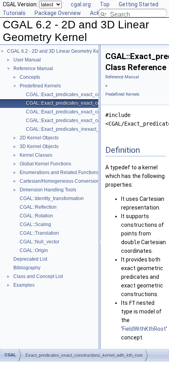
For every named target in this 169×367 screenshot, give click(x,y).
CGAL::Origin (34, 250)
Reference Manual (33, 68)
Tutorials (14, 13)
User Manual (27, 60)
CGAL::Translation (39, 233)
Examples (24, 285)
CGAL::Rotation (36, 216)
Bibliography (26, 268)
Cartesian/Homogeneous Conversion (59, 181)
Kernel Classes (36, 155)
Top (105, 4)
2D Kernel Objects (39, 138)
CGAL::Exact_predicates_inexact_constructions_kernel (84, 129)
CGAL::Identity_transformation (52, 198)
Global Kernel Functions (45, 164)
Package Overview (58, 13)
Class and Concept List (38, 276)
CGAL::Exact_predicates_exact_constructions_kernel (83, 94)
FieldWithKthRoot (144, 329)
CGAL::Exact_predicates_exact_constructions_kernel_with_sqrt (94, 120)
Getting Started (138, 4)
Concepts (30, 77)
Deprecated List (30, 259)
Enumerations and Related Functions (59, 172)
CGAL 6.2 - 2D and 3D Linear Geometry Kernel (57, 51)
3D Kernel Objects (39, 146)
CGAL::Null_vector (39, 242)
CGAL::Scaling (35, 224)
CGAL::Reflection (38, 207)
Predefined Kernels (40, 86)
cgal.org (81, 4)
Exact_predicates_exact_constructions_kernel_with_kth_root (84, 355)
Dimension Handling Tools (48, 190)
